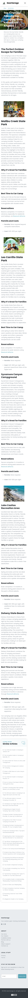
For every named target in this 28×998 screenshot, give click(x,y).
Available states (6, 938)
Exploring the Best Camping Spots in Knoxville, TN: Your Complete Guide (13, 826)
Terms (3, 957)
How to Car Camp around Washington (14, 848)
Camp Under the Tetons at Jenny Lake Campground (14, 761)
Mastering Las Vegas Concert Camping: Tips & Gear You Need (11, 810)
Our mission (4, 936)
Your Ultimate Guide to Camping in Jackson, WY (13, 750)
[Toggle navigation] (25, 3)
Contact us (4, 946)
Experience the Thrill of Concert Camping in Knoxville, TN (12, 820)
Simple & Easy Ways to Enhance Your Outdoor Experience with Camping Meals (14, 853)
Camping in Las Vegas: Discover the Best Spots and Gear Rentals (13, 804)
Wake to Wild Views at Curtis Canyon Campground (13, 772)
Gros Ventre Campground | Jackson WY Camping (13, 766)
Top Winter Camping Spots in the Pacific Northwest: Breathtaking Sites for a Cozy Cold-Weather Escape (13, 843)
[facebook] (1, 924)
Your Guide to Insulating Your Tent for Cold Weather (14, 869)
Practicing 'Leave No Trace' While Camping (12, 894)
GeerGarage (13, 3)
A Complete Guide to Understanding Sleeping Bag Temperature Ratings (13, 880)
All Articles (11, 8)
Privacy (3, 955)
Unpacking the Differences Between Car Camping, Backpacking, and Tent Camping (13, 859)
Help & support (5, 944)
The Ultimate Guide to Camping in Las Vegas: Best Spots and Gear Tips (14, 793)
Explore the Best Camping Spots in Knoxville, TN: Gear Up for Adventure (13, 815)
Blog (5, 8)
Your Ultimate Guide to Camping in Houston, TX (13, 777)
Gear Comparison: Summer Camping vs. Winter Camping (13, 889)
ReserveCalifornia (19, 216)
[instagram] (3, 924)
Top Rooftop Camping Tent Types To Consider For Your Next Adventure (13, 874)
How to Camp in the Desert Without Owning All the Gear (13, 783)
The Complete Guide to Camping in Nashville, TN (13, 756)
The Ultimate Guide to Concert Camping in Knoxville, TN (12, 799)
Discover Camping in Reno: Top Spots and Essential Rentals (13, 831)
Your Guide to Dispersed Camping (13, 865)
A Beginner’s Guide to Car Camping (13, 899)
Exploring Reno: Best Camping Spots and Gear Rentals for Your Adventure (13, 837)
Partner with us (5, 940)
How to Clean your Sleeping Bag (12, 884)
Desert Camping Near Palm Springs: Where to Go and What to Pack (13, 788)
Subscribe (22, 976)
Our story (4, 934)
